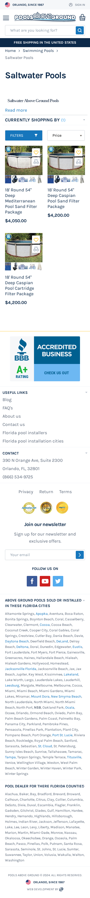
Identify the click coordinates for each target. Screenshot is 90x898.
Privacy (25, 491)
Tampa (10, 757)
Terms (65, 491)
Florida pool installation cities (33, 441)
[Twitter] (58, 581)
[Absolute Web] (61, 889)
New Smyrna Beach (66, 696)
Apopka (42, 614)
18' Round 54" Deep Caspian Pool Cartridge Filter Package (19, 285)
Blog (7, 399)
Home (11, 50)
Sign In (80, 5)
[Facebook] (32, 581)
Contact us (13, 424)
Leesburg (12, 685)
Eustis (77, 647)
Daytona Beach (17, 641)
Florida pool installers (24, 432)
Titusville (74, 757)
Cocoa (45, 625)
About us (11, 416)
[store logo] (45, 17)
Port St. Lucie (62, 735)
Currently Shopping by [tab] (33, 120)
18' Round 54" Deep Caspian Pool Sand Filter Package (64, 198)
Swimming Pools (39, 50)
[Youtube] (45, 581)
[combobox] (45, 30)
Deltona (22, 647)
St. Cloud (45, 746)
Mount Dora (40, 696)
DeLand (62, 641)
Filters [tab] (16, 135)
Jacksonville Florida (20, 669)
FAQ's (7, 408)
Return (46, 491)
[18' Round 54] (23, 164)
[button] (36, 152)
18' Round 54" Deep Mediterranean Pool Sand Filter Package (21, 201)
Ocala (69, 707)
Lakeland (71, 674)
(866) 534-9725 (17, 477)
